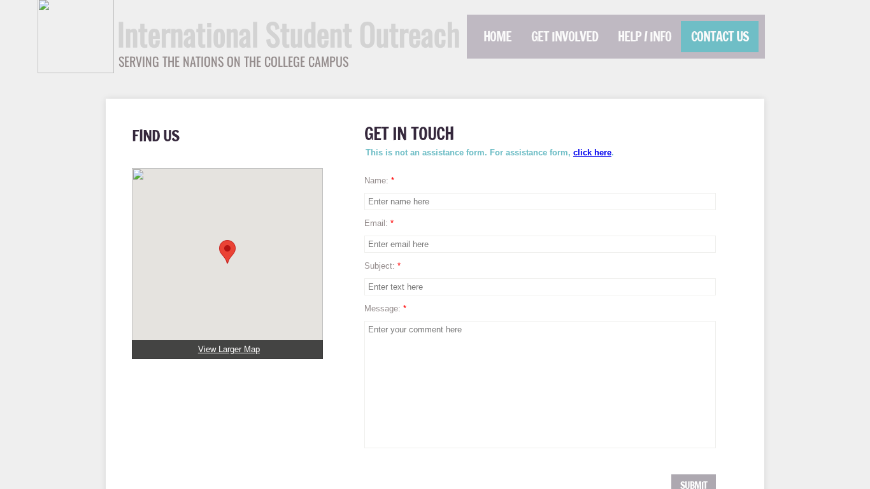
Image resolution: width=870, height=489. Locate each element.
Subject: (382, 266)
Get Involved (564, 36)
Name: (379, 180)
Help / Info (644, 36)
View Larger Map (229, 349)
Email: (379, 223)
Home (497, 36)
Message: (385, 308)
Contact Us (720, 36)
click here (592, 152)
